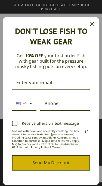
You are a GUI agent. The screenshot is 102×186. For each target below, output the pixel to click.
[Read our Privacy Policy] (87, 132)
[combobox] (24, 104)
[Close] (92, 23)
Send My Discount (51, 163)
